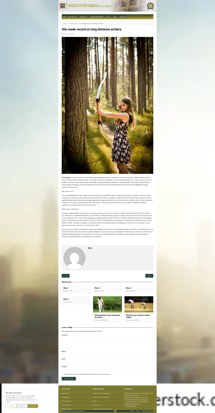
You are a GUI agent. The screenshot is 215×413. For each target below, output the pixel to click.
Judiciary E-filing (66, 409)
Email (64, 359)
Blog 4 (65, 299)
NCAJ (94, 401)
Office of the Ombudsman (101, 397)
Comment (65, 335)
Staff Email (65, 393)
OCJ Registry (65, 397)
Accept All (33, 406)
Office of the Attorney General (102, 409)
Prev (66, 276)
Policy (138, 411)
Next (148, 276)
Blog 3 (128, 288)
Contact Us (123, 17)
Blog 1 (65, 288)
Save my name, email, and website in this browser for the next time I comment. (87, 374)
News (114, 17)
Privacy (132, 411)
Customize (11, 406)
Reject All (22, 406)
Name (64, 351)
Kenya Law (96, 405)
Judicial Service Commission (101, 393)
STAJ (108, 17)
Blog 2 (97, 288)
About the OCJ (72, 17)
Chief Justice (83, 17)
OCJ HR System (66, 401)
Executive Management (97, 17)
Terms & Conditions (147, 411)
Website (64, 366)
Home (64, 17)
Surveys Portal (66, 405)
